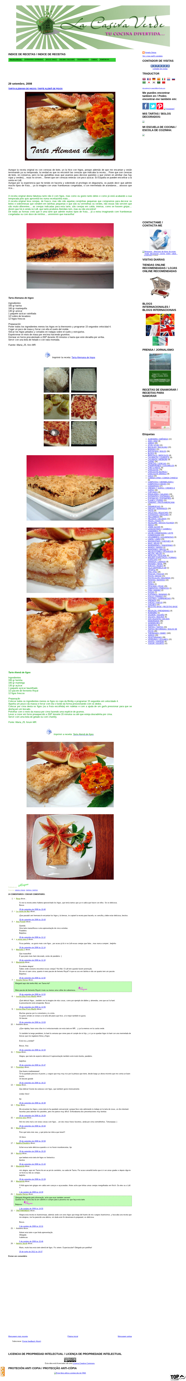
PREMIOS (152, 600)
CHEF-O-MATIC (154, 468)
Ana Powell (21, 922)
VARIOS (151, 635)
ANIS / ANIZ (153, 441)
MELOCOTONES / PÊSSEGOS (160, 551)
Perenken (20, 1067)
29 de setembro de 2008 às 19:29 (32, 1116)
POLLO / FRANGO (155, 596)
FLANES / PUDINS (155, 500)
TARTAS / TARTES (32, 890)
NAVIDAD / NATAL (155, 564)
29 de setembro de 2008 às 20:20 (32, 1151)
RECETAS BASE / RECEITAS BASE (163, 607)
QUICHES (152, 605)
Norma (19, 1153)
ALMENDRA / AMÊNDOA (158, 439)
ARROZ (151, 443)
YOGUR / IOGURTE (156, 643)
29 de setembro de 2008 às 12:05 (32, 1007)
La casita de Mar (23, 911)
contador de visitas (160, 69)
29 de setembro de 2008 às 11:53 (32, 994)
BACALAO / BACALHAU (157, 447)
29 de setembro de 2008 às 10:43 (32, 920)
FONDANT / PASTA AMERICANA (161, 502)
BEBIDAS (152, 449)
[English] (144, 80)
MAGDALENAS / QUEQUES (159, 541)
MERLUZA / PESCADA (157, 556)
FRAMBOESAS (154, 506)
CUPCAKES (153, 492)
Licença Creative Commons (84, 1363)
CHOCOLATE (153, 470)
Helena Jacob (21, 1243)
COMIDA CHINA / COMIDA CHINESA (163, 478)
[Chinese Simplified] (164, 83)
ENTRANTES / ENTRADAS (159, 496)
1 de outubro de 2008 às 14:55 (31, 1209)
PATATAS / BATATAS (156, 580)
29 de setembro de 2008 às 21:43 (32, 1164)
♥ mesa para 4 (22, 939)
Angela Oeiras (22, 980)
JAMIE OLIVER (154, 527)
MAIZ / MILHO (153, 543)
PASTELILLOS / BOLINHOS (159, 578)
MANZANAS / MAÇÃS (157, 549)
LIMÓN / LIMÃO (154, 539)
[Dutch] (169, 80)
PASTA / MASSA (154, 576)
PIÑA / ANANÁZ (154, 590)
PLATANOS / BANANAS (157, 594)
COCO (150, 476)
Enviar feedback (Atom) (31, 1341)
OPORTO (151, 570)
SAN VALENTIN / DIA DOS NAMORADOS (159, 620)
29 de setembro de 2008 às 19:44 (32, 1126)
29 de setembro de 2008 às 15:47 (32, 1065)
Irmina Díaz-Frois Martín (26, 996)
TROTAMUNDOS (23, 1211)
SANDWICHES (154, 623)
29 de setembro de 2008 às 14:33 (32, 1050)
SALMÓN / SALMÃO (156, 615)
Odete (18, 1085)
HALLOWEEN (153, 517)
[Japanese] (149, 83)
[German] (154, 80)
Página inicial (73, 1336)
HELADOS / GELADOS (157, 519)
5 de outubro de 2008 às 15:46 (31, 1241)
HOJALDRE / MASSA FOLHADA (161, 523)
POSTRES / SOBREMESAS (159, 598)
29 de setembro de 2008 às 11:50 (32, 978)
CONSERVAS (153, 486)
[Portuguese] (144, 83)
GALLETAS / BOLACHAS (158, 513)
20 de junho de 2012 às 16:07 (30, 1252)
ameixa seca (21, 1118)
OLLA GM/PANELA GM (157, 568)
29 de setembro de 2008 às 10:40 (32, 909)
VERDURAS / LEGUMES (158, 639)
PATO (150, 582)
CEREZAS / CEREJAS (157, 464)
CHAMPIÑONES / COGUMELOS (161, 466)
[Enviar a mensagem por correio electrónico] (29, 887)
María (18, 1128)
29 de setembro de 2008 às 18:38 (32, 1103)
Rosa (18, 899)
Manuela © (20, 950)
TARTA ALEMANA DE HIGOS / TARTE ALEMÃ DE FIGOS (35, 88)
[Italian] (164, 80)
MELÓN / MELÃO (155, 553)
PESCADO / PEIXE (156, 586)
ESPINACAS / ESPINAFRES (159, 498)
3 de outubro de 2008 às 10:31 (31, 1226)
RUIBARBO (152, 613)
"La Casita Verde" (148, 255)
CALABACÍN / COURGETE (159, 457)
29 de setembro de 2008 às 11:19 (32, 960)
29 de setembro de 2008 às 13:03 (32, 1022)
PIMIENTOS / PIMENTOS (158, 588)
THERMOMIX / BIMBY (157, 633)
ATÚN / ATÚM (153, 445)
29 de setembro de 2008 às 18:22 (32, 1083)
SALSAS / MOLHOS (156, 617)
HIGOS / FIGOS (20, 890)
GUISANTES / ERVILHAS (158, 515)
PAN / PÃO (152, 572)
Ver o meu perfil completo (152, 56)
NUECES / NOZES (155, 566)
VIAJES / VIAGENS (156, 641)
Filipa (18, 1052)
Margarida (20, 962)
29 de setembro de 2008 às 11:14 (32, 948)
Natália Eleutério (23, 1143)
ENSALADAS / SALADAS (158, 494)
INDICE (151, 525)
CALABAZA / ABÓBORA (157, 459)
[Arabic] (159, 83)
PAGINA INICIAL (16, 59)
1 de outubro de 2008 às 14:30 (31, 1192)
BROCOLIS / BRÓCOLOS (158, 455)
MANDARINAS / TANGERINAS (160, 545)
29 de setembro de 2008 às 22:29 (32, 1179)
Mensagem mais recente (18, 1336)
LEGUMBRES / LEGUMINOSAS (161, 537)
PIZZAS (151, 592)
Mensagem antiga (125, 1336)
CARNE (151, 462)
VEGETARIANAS (155, 637)
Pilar (18, 1105)
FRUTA (151, 511)
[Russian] (174, 80)
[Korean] (154, 83)
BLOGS (151, 453)
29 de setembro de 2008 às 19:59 (32, 1141)
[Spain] (159, 80)
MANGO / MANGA (155, 547)
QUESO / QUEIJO (155, 603)
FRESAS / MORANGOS (157, 509)
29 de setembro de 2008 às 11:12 (32, 937)
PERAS (151, 584)
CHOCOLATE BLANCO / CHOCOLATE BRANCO (157, 473)
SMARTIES (152, 625)
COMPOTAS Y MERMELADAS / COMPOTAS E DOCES (161, 483)
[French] (149, 80)
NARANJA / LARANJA (157, 562)
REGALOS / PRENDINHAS (159, 611)
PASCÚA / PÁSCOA (156, 574)
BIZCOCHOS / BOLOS (157, 451)
